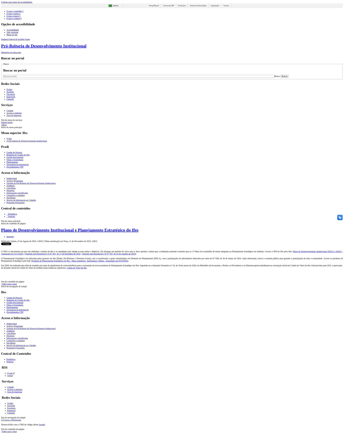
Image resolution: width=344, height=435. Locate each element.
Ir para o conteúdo (15, 11)
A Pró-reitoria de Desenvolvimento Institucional (26, 141)
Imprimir (10, 237)
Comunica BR (168, 5)
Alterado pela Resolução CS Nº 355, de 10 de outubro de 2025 (108, 254)
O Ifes (9, 138)
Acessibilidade (12, 30)
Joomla (42, 424)
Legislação (215, 5)
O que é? (11, 373)
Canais (226, 5)
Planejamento (12, 162)
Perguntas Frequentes (15, 202)
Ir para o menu (13, 14)
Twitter (10, 403)
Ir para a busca (13, 16)
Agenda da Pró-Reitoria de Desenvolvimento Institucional (30, 183)
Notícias (11, 216)
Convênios (11, 188)
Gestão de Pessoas (14, 152)
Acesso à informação (198, 5)
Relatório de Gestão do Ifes (18, 155)
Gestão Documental (14, 157)
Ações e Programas (14, 181)
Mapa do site (11, 35)
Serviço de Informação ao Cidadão (21, 200)
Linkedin (11, 413)
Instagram (11, 410)
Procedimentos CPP (14, 167)
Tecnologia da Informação (17, 164)
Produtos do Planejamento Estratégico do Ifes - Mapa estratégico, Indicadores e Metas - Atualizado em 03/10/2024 (79, 261)
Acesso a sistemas (14, 113)
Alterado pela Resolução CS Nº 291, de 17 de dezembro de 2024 (52, 254)
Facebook (11, 408)
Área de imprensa (13, 115)
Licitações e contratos (15, 195)
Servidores (10, 198)
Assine (10, 375)
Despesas (10, 190)
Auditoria (10, 186)
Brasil (116, 6)
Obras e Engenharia (14, 160)
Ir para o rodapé (14, 18)
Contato (9, 110)
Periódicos (12, 214)
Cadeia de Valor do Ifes (77, 268)
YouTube (11, 406)
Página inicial (6, 122)
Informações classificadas (17, 193)
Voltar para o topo (9, 284)
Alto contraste (12, 32)
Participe (182, 5)
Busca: (277, 76)
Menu (4, 125)
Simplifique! (154, 5)
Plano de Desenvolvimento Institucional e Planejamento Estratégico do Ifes (69, 230)
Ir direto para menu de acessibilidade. (17, 2)
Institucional (11, 178)
